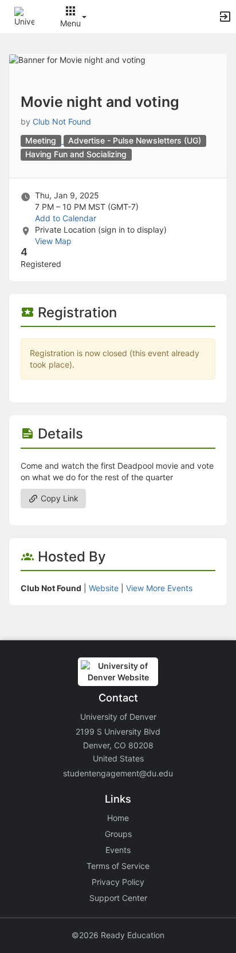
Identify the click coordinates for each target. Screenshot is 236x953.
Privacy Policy (118, 882)
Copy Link (58, 498)
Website (104, 588)
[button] (24, 16)
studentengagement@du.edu (118, 773)
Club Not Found (62, 121)
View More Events (159, 588)
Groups (118, 834)
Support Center (118, 898)
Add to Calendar (65, 218)
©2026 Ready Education (118, 935)
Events (118, 850)
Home (118, 818)
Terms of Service (118, 866)
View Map (53, 241)
